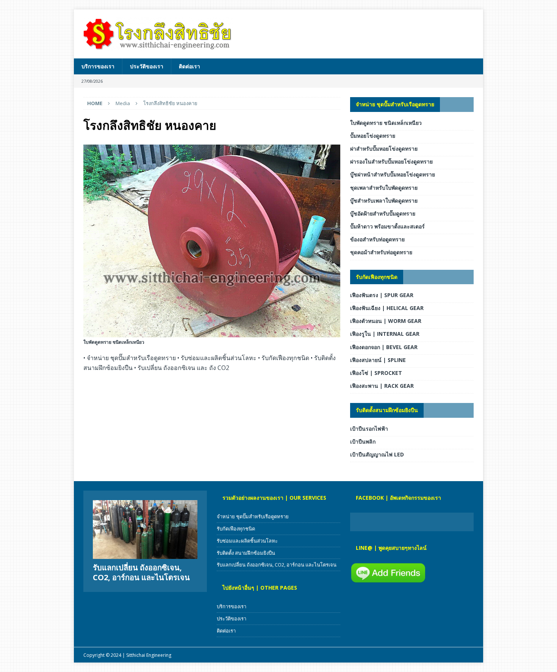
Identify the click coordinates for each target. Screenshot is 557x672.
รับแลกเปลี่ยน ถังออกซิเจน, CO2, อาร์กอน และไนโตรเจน (141, 572)
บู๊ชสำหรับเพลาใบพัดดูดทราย (384, 200)
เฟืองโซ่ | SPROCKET (376, 372)
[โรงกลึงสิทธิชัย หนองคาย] (211, 333)
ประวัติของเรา (146, 66)
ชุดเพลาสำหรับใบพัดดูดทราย (384, 187)
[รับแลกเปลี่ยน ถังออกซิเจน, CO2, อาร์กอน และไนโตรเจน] (145, 529)
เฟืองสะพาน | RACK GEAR (382, 385)
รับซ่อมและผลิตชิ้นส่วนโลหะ (247, 540)
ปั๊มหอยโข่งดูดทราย (372, 135)
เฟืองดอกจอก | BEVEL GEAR (384, 347)
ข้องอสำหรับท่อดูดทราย (377, 239)
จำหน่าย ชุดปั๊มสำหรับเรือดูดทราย (395, 104)
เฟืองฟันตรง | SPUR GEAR (381, 295)
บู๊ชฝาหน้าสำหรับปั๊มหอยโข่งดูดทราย (392, 174)
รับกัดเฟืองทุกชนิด (376, 276)
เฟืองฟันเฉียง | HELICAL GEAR (387, 308)
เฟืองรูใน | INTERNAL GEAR (384, 333)
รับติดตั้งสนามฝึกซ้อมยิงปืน (387, 410)
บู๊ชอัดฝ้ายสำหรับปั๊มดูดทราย (382, 213)
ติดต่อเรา (189, 66)
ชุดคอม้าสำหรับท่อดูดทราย (381, 252)
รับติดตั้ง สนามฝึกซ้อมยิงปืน (246, 552)
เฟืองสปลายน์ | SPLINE (378, 360)
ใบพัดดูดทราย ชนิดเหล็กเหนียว (386, 122)
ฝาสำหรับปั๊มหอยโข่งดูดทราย (384, 148)
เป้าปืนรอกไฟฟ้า (369, 428)
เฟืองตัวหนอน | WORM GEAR (385, 320)
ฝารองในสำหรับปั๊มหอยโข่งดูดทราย (391, 161)
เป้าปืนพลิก (363, 441)
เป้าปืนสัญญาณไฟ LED (377, 454)
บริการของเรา (97, 66)
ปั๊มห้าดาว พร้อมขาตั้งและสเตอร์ (387, 226)
